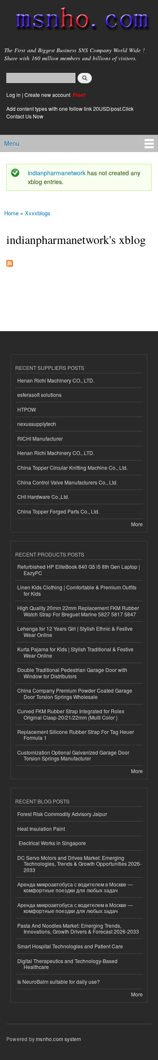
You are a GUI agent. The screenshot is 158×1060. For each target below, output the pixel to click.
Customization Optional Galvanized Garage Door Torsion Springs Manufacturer (73, 755)
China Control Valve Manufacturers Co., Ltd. (67, 482)
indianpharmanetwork (57, 173)
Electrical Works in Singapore (51, 842)
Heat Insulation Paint (41, 828)
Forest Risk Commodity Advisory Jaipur (62, 813)
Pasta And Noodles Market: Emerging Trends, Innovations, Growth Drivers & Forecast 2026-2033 (78, 928)
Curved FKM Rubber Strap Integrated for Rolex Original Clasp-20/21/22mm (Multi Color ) (70, 713)
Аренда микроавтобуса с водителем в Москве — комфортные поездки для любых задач (75, 887)
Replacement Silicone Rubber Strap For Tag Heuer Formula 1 (75, 734)
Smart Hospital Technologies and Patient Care (70, 946)
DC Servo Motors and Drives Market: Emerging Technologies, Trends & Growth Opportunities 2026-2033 (79, 863)
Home (11, 213)
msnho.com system (58, 1038)
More (137, 523)
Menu (11, 143)
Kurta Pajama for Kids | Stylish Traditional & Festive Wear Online (75, 651)
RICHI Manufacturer (40, 438)
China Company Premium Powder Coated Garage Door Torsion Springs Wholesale (74, 693)
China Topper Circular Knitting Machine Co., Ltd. (72, 467)
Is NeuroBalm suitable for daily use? (58, 981)
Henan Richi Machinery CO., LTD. (55, 380)
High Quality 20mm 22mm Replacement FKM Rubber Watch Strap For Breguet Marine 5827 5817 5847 (78, 610)
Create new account (48, 94)
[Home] (79, 20)
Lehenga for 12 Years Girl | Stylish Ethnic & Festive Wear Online (75, 631)
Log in (13, 94)
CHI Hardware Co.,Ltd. (43, 496)
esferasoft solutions (39, 394)
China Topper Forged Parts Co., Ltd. (58, 511)
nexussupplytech (36, 423)
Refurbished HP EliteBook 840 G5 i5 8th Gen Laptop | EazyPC (78, 569)
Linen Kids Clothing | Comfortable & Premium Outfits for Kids (77, 590)
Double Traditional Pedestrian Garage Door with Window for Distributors (72, 672)
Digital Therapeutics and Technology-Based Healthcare (67, 963)
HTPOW (26, 409)
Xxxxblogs (38, 213)
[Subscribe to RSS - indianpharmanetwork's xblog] (9, 261)
